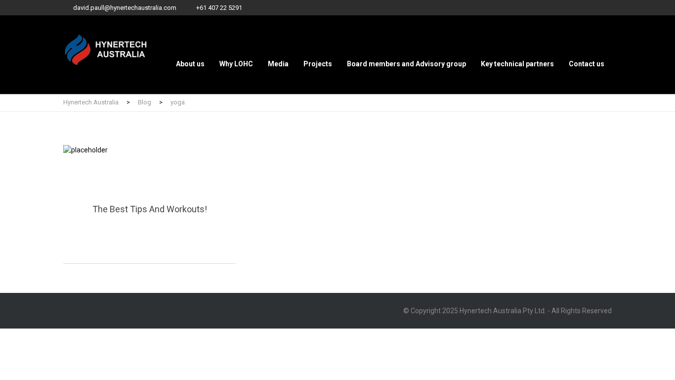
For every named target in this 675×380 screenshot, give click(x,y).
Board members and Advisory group (406, 64)
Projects (317, 64)
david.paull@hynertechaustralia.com (124, 7)
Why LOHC (236, 64)
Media (278, 64)
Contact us (586, 64)
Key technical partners (517, 64)
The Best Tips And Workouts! (149, 204)
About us (190, 64)
